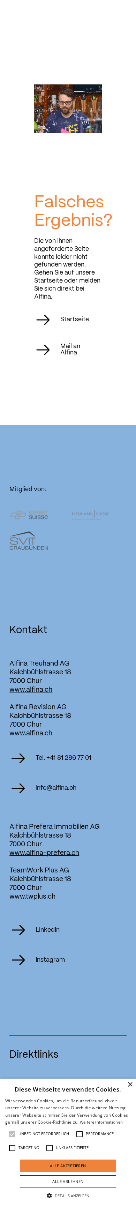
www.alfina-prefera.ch (44, 853)
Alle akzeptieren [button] (68, 1165)
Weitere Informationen (101, 1122)
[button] (12, 1134)
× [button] (130, 1084)
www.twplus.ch (32, 897)
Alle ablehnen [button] (67, 1181)
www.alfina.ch (30, 690)
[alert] (68, 1143)
